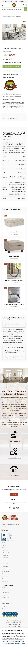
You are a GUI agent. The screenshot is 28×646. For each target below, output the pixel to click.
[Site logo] (14, 5)
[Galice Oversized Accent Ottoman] (14, 295)
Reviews (4, 600)
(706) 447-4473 (18, 71)
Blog (3, 605)
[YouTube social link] (6, 1)
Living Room (5, 550)
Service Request (6, 576)
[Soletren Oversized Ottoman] (14, 222)
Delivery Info (5, 571)
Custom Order (5, 602)
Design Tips (5, 611)
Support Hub (5, 586)
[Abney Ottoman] (14, 247)
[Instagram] (13, 513)
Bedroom (4, 552)
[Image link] (10, 85)
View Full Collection (8, 77)
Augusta (17, 627)
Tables (13, 16)
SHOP (3, 548)
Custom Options (13, 480)
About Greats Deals (7, 590)
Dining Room (5, 555)
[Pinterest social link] (13, 59)
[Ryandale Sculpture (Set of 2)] (14, 271)
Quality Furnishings (13, 446)
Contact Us (4, 583)
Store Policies (5, 581)
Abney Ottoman (14, 256)
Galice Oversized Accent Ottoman (14, 304)
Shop (8, 16)
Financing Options (6, 574)
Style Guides (5, 613)
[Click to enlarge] (4, 41)
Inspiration (5, 609)
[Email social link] (11, 59)
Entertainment (5, 557)
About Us (4, 592)
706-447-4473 (4, 535)
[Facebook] (10, 513)
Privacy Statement (6, 579)
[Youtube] (17, 513)
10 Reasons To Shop (6, 595)
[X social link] (9, 59)
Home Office (5, 560)
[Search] (26, 5)
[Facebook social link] (2, 1)
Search (25, 9)
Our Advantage (5, 597)
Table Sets (18, 16)
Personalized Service (13, 463)
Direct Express (17, 96)
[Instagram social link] (4, 1)
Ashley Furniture (7, 51)
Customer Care (6, 569)
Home (4, 16)
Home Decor (5, 562)
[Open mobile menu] (2, 5)
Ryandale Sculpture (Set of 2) (14, 280)
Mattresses (4, 565)
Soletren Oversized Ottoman (14, 232)
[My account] (23, 5)
